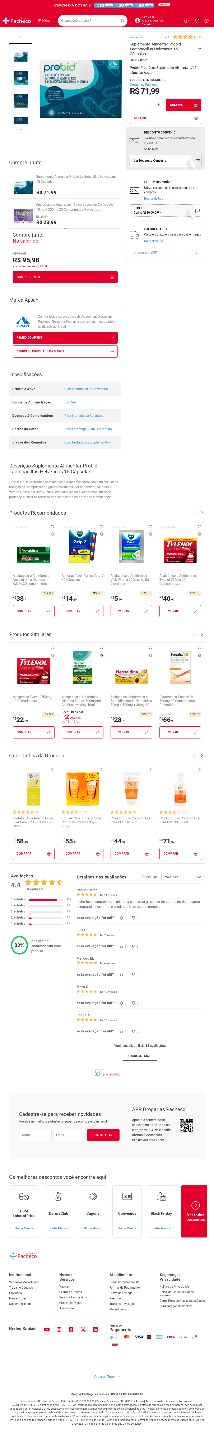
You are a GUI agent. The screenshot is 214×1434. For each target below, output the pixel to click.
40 (167, 598)
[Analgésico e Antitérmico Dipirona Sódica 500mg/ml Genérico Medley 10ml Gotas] (82, 667)
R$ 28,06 (18, 714)
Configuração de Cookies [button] (176, 1306)
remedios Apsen (29, 337)
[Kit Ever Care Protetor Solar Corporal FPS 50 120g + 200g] (82, 789)
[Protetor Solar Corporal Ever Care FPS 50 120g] (131, 789)
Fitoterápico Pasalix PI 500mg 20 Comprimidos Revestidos (177, 701)
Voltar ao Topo (105, 1377)
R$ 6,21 (115, 593)
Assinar (140, 118)
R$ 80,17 (165, 714)
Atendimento (121, 1275)
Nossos (67, 1277)
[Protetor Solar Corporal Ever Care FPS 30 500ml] (180, 789)
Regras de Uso (153, 198)
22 (20, 719)
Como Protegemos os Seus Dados (182, 1300)
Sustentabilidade (20, 1303)
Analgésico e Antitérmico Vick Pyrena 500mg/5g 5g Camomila (130, 580)
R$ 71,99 (46, 192)
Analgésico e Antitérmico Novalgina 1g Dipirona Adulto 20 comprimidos (31, 580)
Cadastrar (103, 1135)
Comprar (177, 105)
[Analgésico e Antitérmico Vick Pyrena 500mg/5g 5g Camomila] (131, 546)
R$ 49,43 (18, 593)
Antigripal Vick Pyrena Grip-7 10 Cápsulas (82, 578)
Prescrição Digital (70, 1302)
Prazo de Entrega (121, 1293)
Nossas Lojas (17, 1298)
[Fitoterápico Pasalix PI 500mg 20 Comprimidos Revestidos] (180, 667)
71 (167, 841)
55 (69, 841)
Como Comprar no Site (125, 1282)
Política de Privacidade (174, 1286)
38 (20, 598)
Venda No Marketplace (24, 1282)
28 (118, 719)
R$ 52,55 (165, 593)
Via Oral (70, 402)
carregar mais (140, 1056)
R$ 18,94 (67, 593)
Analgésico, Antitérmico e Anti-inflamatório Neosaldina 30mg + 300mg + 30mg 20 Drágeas (131, 701)
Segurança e (170, 1277)
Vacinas (64, 1286)
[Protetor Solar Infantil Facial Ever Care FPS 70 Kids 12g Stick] (33, 789)
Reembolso (117, 1298)
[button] (20, 54)
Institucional (20, 1275)
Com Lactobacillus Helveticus (86, 389)
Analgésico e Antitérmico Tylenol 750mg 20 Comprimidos (177, 580)
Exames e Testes (70, 1292)
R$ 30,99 (42, 216)
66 (167, 719)
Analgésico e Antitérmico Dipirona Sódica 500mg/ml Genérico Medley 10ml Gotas (81, 701)
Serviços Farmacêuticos (75, 1297)
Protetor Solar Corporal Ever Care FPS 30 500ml (179, 820)
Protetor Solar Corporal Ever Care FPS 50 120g (131, 820)
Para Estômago (75, 429)
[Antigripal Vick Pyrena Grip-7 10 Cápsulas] (82, 546)
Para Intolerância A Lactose (84, 416)
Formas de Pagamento (125, 1287)
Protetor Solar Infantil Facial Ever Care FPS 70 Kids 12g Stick (33, 822)
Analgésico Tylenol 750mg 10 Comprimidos (32, 699)
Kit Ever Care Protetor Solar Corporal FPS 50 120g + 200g (82, 822)
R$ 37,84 (116, 714)
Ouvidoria (15, 1293)
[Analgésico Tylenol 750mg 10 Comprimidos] (33, 667)
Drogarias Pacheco (144, 85)
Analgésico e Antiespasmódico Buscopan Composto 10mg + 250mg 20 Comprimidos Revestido (74, 207)
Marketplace (118, 1309)
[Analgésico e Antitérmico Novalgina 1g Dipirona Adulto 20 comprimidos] (33, 546)
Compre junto (28, 277)
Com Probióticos (76, 442)
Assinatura (66, 1308)
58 (20, 841)
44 (118, 841)
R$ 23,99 (46, 222)
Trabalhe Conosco (21, 1287)
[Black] (107, 5)
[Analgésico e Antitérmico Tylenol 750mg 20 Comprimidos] (180, 546)
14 (69, 598)
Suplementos (100, 442)
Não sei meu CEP (155, 241)
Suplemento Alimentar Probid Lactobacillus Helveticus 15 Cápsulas (76, 179)
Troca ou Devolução (122, 1303)
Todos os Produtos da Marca (40, 351)
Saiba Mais (151, 149)
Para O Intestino (100, 429)
